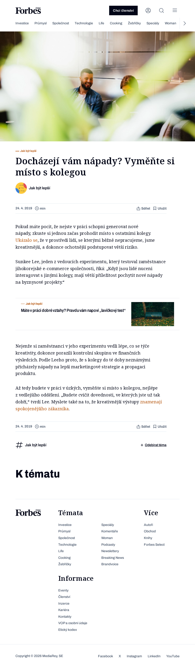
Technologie (84, 23)
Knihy (148, 538)
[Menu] (175, 10)
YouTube (173, 656)
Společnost (60, 23)
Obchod (150, 531)
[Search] (161, 10)
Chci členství (123, 10)
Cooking (116, 23)
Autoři (148, 525)
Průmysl (40, 23)
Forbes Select (154, 544)
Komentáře (109, 531)
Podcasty (108, 544)
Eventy (63, 590)
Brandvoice (109, 564)
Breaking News (112, 558)
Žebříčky (134, 23)
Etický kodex (67, 630)
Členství (64, 597)
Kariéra (63, 610)
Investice (22, 23)
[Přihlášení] (148, 10)
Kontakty (64, 616)
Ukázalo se (26, 240)
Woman (170, 23)
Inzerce (63, 603)
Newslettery (110, 551)
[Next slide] (184, 23)
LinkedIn (154, 656)
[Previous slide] (10, 23)
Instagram (134, 656)
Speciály (152, 23)
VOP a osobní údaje (72, 623)
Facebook (105, 656)
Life (101, 23)
